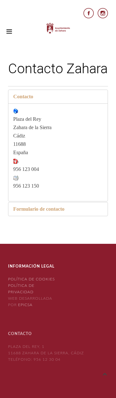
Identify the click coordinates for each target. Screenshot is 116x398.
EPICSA (25, 305)
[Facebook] (88, 12)
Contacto (23, 96)
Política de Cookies (31, 279)
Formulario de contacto (38, 209)
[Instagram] (103, 12)
